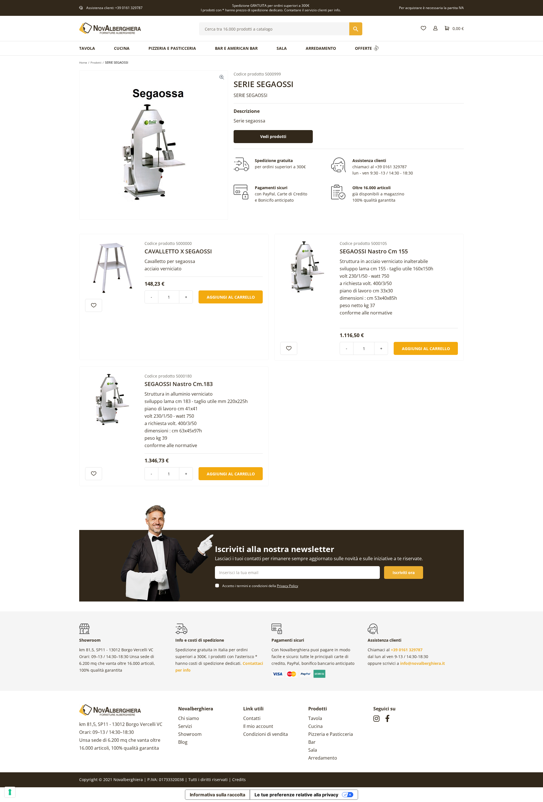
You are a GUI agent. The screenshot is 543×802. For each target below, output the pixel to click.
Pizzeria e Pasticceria (330, 734)
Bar (312, 742)
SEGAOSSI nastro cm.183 (179, 384)
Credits (239, 779)
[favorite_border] (93, 305)
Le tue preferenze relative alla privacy (296, 794)
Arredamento (322, 758)
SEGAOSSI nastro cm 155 (374, 251)
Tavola (315, 718)
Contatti (251, 718)
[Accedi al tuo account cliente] (435, 28)
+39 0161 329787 (129, 7)
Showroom (190, 734)
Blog (183, 742)
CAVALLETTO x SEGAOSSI (178, 251)
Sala (312, 750)
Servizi (185, 726)
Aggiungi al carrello (231, 297)
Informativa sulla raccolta (217, 794)
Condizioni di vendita (265, 734)
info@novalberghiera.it (422, 663)
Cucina (315, 726)
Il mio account (258, 726)
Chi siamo (188, 718)
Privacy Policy (287, 585)
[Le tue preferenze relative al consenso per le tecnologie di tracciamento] (10, 792)
